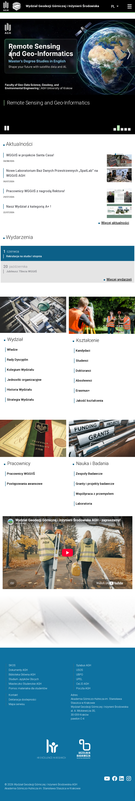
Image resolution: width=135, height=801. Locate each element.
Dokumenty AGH (18, 670)
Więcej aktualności (115, 223)
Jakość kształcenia (89, 400)
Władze (12, 349)
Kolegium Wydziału (20, 370)
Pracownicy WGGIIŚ (21, 474)
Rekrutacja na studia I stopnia (24, 256)
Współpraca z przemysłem (95, 494)
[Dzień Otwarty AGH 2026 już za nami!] (129, 129)
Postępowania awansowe (24, 484)
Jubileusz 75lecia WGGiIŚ (21, 271)
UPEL (79, 679)
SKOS (12, 665)
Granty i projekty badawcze (95, 484)
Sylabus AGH (83, 665)
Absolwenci (84, 380)
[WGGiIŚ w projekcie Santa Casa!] (119, 160)
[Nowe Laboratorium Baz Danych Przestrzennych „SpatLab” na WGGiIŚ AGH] (119, 178)
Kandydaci (83, 350)
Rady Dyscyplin (17, 360)
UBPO (79, 674)
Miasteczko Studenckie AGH (25, 683)
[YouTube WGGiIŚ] (107, 778)
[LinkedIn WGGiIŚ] (121, 778)
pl (113, 6)
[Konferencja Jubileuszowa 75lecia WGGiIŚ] (114, 129)
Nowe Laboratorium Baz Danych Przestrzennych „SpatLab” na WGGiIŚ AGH (52, 173)
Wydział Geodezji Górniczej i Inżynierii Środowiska (62, 6)
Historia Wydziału (19, 389)
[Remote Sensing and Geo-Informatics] (118, 129)
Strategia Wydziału (21, 399)
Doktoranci (83, 371)
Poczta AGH (83, 688)
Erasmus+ (83, 390)
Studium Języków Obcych (24, 679)
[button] (129, 6)
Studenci (82, 360)
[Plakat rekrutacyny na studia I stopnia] (125, 129)
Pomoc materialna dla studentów (28, 688)
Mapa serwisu (17, 704)
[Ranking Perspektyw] (122, 128)
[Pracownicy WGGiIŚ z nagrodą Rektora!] (119, 196)
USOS (79, 670)
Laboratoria (84, 503)
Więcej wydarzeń (119, 279)
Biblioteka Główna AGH (22, 674)
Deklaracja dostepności (22, 699)
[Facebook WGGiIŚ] (114, 778)
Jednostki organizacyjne (24, 380)
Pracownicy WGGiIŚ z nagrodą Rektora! (35, 191)
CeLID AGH (82, 683)
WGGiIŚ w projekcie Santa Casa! (30, 155)
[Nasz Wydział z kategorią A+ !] (119, 212)
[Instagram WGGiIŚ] (129, 778)
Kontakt (13, 695)
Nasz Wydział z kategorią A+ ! (28, 206)
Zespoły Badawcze (89, 474)
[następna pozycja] (128, 54)
